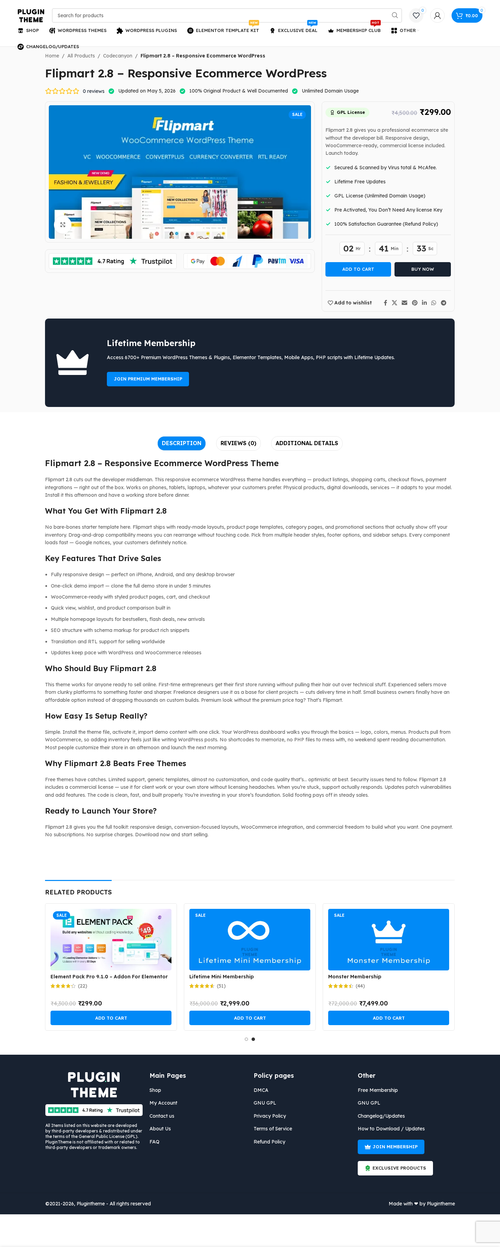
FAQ (154, 1142)
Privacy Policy (270, 1116)
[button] (111, 1018)
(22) (82, 985)
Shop (155, 1090)
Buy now (422, 269)
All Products (81, 56)
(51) (221, 985)
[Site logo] (31, 15)
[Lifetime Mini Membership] (249, 939)
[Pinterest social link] (415, 303)
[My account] (437, 15)
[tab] (181, 443)
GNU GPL (265, 1103)
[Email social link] (405, 303)
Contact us (161, 1116)
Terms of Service (273, 1129)
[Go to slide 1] (246, 1039)
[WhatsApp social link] (433, 303)
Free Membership (378, 1090)
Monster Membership (354, 977)
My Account (163, 1103)
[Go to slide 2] (253, 1039)
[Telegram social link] (443, 303)
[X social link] (395, 303)
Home (52, 56)
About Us (160, 1129)
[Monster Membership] (388, 939)
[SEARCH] (395, 15)
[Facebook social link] (385, 303)
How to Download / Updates (391, 1129)
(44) (360, 985)
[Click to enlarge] (62, 224)
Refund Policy (269, 1142)
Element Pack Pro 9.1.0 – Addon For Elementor (109, 977)
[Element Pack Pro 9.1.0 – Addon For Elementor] (111, 939)
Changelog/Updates (381, 1116)
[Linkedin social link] (424, 303)
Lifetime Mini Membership (221, 977)
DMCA (261, 1090)
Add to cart (358, 269)
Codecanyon (117, 56)
